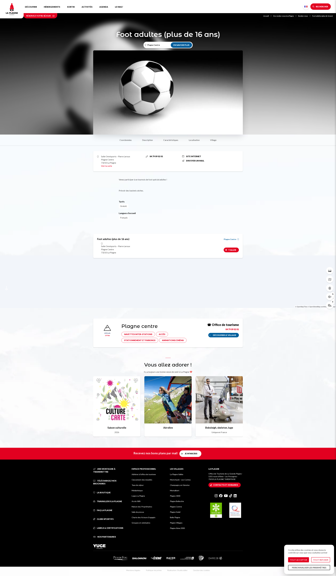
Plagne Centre (230, 239)
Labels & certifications (109, 528)
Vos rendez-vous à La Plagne (283, 16)
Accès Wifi (136, 501)
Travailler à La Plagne (109, 501)
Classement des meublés (142, 480)
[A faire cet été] (329, 270)
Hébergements (52, 7)
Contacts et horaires (225, 485)
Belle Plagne (175, 517)
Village (213, 140)
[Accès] (329, 305)
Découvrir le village (224, 335)
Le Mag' (119, 7)
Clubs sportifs (105, 519)
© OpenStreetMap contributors (318, 306)
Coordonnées (126, 140)
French (305, 6)
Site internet (193, 156)
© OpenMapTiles (301, 306)
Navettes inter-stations (138, 334)
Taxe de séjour (138, 485)
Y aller (232, 250)
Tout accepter (298, 560)
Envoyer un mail (195, 160)
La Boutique (103, 492)
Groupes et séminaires (141, 523)
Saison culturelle (116, 427)
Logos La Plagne (138, 496)
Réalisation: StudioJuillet (177, 570)
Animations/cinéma (173, 340)
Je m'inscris (191, 453)
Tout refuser (320, 560)
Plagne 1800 (175, 496)
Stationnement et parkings (139, 340)
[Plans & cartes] (329, 279)
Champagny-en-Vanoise (180, 485)
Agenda (103, 7)
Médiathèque (137, 490)
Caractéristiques (170, 140)
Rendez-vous (303, 16)
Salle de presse (138, 512)
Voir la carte (106, 166)
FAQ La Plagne (104, 510)
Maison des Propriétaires (142, 507)
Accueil (266, 16)
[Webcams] (329, 288)
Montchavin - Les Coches (180, 480)
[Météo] (329, 296)
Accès (162, 334)
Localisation (194, 140)
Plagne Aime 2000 (177, 528)
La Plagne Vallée (176, 474)
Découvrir (31, 7)
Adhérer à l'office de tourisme (144, 474)
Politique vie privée (154, 570)
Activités (87, 7)
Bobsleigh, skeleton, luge (219, 427)
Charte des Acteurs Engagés (143, 517)
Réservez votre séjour (38, 16)
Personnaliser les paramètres (309, 567)
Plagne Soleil (175, 512)
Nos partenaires (106, 537)
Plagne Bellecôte (177, 501)
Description (147, 140)
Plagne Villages (176, 523)
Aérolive (168, 427)
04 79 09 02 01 (156, 156)
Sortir (71, 7)
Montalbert (174, 490)
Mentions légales (133, 570)
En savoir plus (181, 45)
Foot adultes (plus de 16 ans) (322, 16)
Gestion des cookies (201, 570)
